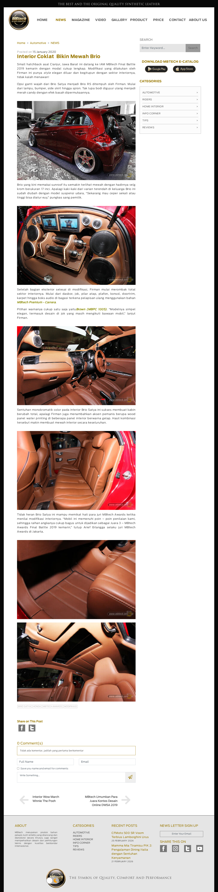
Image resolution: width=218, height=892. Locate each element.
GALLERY (119, 20)
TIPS (76, 846)
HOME (42, 20)
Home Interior (170, 106)
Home (21, 43)
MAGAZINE (81, 20)
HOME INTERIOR (83, 839)
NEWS (61, 20)
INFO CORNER (81, 843)
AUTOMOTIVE (81, 833)
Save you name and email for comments (44, 768)
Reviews (170, 127)
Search (193, 48)
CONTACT (177, 20)
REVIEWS (78, 850)
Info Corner (170, 113)
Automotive (38, 43)
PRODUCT (139, 20)
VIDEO (100, 20)
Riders (170, 99)
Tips (170, 120)
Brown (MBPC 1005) (91, 309)
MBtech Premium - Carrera (36, 302)
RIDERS (77, 836)
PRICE (158, 20)
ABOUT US (198, 20)
